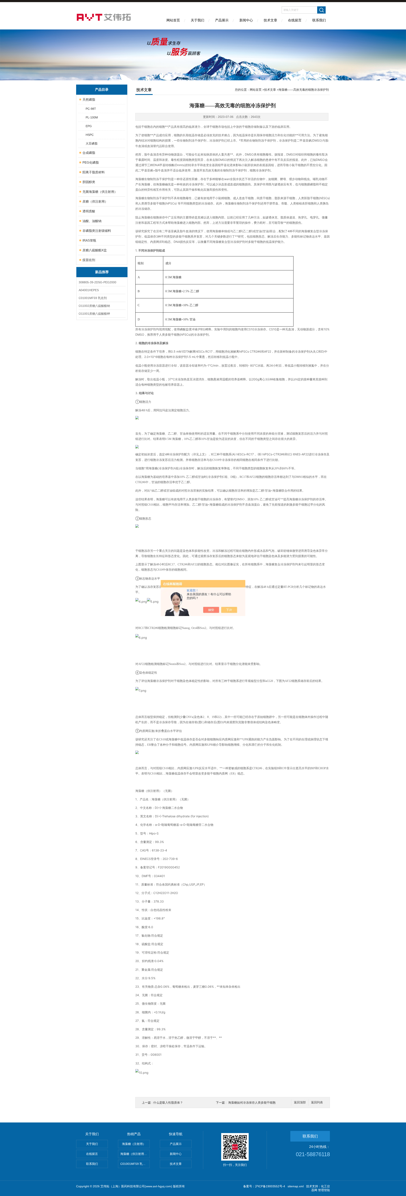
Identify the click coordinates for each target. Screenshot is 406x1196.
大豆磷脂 (91, 143)
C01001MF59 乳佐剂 (93, 298)
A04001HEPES (89, 290)
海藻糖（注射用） (134, 1144)
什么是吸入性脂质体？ (168, 1102)
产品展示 (222, 20)
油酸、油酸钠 (92, 221)
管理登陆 (324, 1190)
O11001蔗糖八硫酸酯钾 (94, 313)
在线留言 (295, 20)
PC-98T (91, 108)
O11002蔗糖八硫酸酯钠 (94, 305)
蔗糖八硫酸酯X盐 (94, 250)
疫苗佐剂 (88, 260)
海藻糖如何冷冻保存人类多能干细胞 (252, 1102)
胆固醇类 (88, 182)
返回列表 (317, 1102)
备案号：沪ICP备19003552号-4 (264, 1186)
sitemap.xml (296, 1186)
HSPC (90, 134)
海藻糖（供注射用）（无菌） (135, 1154)
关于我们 (197, 20)
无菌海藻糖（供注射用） (99, 191)
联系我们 (319, 20)
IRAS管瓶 (89, 240)
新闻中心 (246, 20)
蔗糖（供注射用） (95, 201)
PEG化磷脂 (90, 162)
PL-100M (92, 117)
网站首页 (173, 20)
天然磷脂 (88, 99)
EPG (89, 126)
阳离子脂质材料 (93, 172)
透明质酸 (88, 211)
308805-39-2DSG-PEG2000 (97, 282)
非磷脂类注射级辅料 (96, 230)
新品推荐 (102, 272)
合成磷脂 (88, 152)
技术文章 (270, 20)
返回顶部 (300, 1102)
